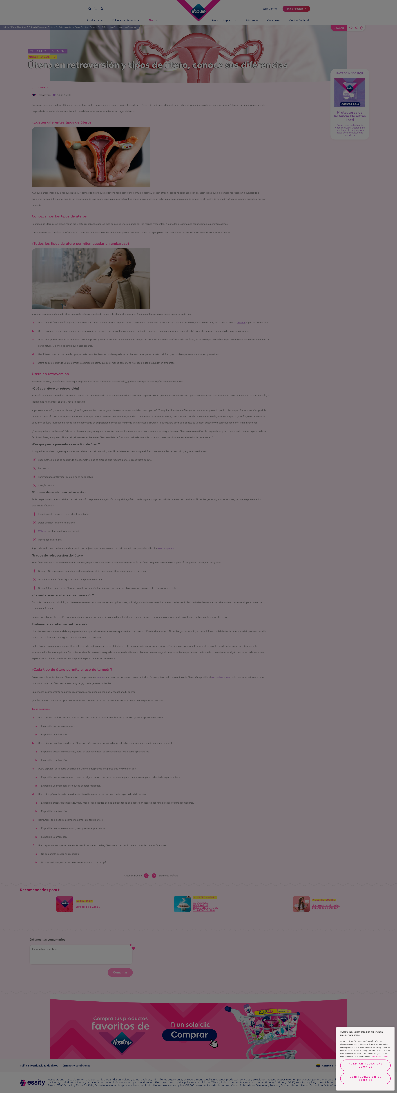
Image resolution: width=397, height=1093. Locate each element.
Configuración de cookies (366, 1078)
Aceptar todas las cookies (366, 1065)
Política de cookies (380, 1056)
